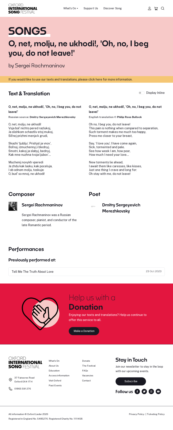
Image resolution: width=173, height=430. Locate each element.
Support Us (90, 8)
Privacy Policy (136, 414)
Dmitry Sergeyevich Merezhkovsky (53, 117)
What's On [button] (69, 8)
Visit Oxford (55, 380)
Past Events (55, 385)
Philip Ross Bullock (129, 117)
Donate (86, 360)
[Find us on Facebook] (137, 391)
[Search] (163, 8)
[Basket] (156, 8)
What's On (54, 360)
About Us (54, 365)
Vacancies (87, 375)
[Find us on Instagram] (151, 391)
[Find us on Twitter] (144, 391)
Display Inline (155, 93)
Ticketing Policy (156, 414)
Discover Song (112, 8)
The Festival (89, 365)
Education (54, 370)
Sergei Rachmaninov (40, 65)
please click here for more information (105, 79)
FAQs (85, 370)
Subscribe (130, 381)
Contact (86, 380)
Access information (59, 375)
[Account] (149, 8)
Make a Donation (84, 331)
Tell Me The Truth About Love (33, 271)
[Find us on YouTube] (158, 391)
